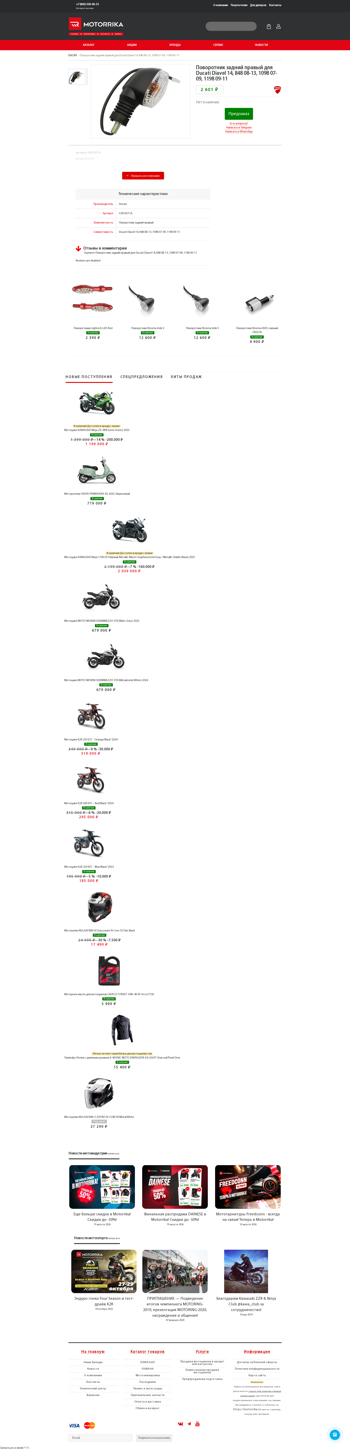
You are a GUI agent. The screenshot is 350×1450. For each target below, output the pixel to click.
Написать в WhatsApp (239, 131)
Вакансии (93, 1395)
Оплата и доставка (147, 1402)
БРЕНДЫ (175, 45)
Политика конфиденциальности (257, 1369)
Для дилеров (258, 5)
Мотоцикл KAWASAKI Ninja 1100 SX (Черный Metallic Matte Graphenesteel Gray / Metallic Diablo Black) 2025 (129, 557)
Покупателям (239, 5)
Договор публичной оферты (257, 1362)
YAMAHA (147, 1369)
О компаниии (93, 1375)
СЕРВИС (218, 45)
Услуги (202, 1352)
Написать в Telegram (239, 127)
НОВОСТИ (261, 45)
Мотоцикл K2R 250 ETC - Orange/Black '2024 (91, 739)
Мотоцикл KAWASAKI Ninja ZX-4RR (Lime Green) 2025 (96, 430)
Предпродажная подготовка (202, 1379)
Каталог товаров (148, 1352)
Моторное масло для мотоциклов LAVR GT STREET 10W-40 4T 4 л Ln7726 (109, 994)
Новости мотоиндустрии (88, 1153)
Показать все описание (145, 176)
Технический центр (93, 1388)
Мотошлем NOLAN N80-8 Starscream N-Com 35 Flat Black (99, 930)
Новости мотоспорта (91, 1238)
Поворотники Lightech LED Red (93, 328)
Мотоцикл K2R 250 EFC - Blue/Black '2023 (89, 867)
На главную (93, 1352)
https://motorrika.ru (247, 1409)
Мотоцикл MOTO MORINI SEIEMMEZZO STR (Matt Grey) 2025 (101, 621)
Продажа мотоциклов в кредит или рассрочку (202, 1362)
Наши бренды (93, 1362)
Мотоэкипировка (148, 1375)
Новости (93, 1369)
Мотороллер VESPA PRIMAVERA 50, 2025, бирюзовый (97, 493)
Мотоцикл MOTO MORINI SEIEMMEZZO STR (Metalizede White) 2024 (106, 680)
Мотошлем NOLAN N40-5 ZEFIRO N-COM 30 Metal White (99, 1117)
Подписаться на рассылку (154, 1437)
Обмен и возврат (148, 1408)
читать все (113, 1153)
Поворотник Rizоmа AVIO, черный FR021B (257, 330)
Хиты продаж (186, 377)
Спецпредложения (141, 377)
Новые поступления (89, 377)
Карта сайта (257, 1375)
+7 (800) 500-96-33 (87, 4)
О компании (220, 5)
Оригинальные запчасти (148, 1395)
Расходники (147, 1382)
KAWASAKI (147, 1362)
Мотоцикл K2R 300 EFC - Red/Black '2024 (88, 803)
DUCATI (72, 55)
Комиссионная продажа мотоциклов (202, 1371)
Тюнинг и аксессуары (147, 1388)
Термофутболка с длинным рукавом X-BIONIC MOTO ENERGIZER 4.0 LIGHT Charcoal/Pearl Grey (122, 1057)
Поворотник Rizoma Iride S (147, 328)
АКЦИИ (132, 45)
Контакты (275, 5)
